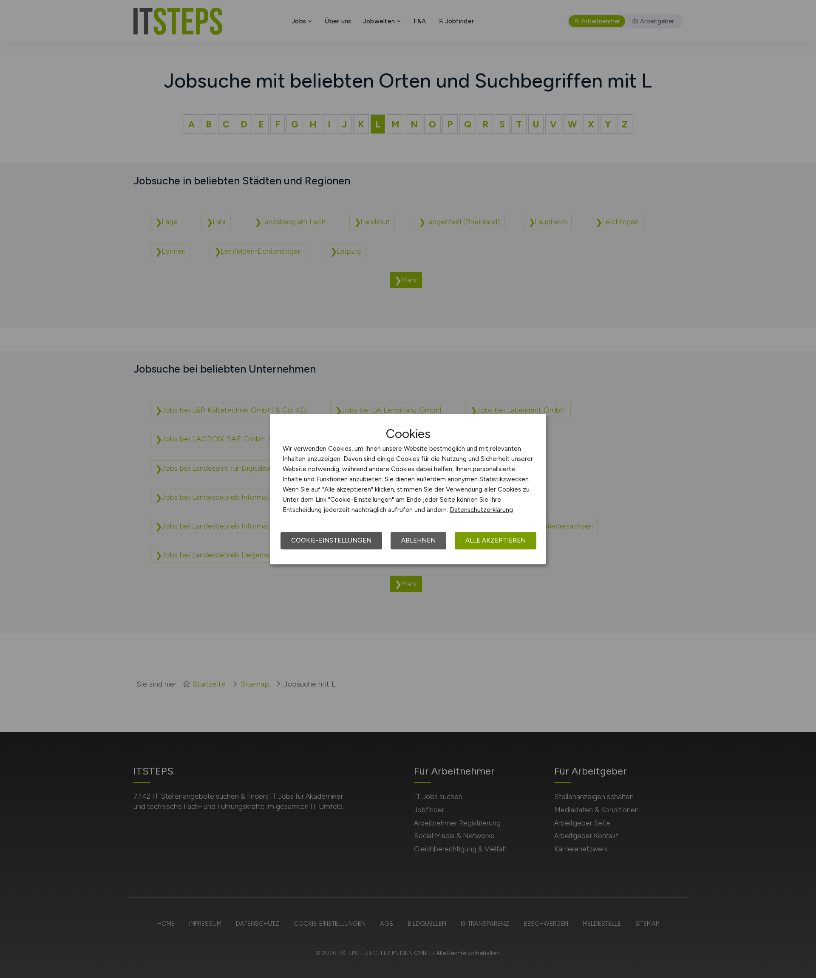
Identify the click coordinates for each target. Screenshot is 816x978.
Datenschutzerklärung (481, 510)
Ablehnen (418, 540)
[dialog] (408, 489)
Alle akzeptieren (495, 540)
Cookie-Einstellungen (331, 540)
